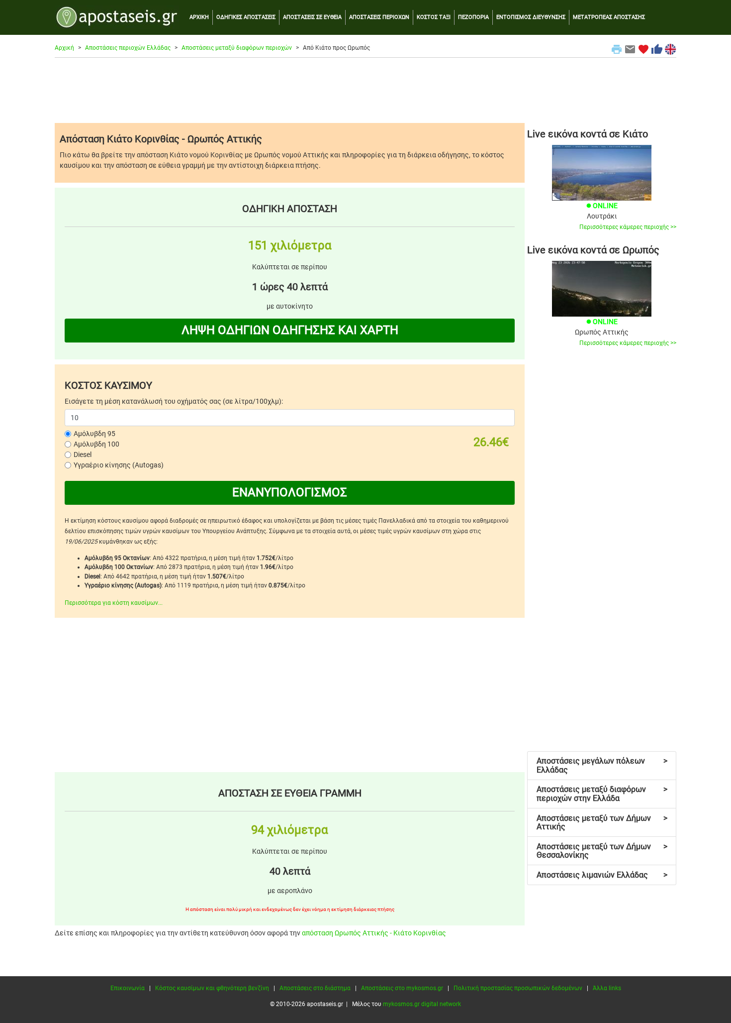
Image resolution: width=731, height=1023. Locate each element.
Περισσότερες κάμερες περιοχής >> (627, 227)
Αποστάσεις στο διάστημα (315, 988)
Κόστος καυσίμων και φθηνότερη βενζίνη (212, 988)
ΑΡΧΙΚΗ (199, 17)
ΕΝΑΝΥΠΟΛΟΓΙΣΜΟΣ (289, 492)
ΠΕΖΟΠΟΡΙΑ (473, 17)
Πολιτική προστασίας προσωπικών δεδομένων (518, 988)
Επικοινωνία (127, 988)
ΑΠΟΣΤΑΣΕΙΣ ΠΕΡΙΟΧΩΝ (379, 17)
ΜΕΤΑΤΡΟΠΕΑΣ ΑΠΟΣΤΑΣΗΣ (609, 17)
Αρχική (64, 47)
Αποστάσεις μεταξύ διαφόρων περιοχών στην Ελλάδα (602, 794)
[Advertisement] (365, 90)
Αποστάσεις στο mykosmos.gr (402, 988)
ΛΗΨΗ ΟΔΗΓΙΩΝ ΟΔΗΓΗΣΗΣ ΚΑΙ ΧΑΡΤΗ (290, 330)
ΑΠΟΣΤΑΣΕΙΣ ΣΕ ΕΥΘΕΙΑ (312, 17)
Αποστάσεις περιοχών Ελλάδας (128, 47)
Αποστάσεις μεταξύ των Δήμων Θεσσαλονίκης (602, 851)
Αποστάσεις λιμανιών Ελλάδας (602, 875)
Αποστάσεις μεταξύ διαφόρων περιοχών (237, 47)
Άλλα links (607, 988)
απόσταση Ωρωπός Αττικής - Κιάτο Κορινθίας (374, 933)
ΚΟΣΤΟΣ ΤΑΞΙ (434, 17)
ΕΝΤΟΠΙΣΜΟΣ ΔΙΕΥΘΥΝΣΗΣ (530, 17)
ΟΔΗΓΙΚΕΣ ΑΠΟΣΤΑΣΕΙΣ (245, 17)
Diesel (82, 454)
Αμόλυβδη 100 (96, 444)
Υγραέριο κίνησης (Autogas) (119, 465)
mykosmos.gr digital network (422, 1004)
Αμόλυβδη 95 (94, 434)
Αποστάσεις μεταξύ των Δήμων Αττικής (602, 822)
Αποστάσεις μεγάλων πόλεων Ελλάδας (602, 765)
